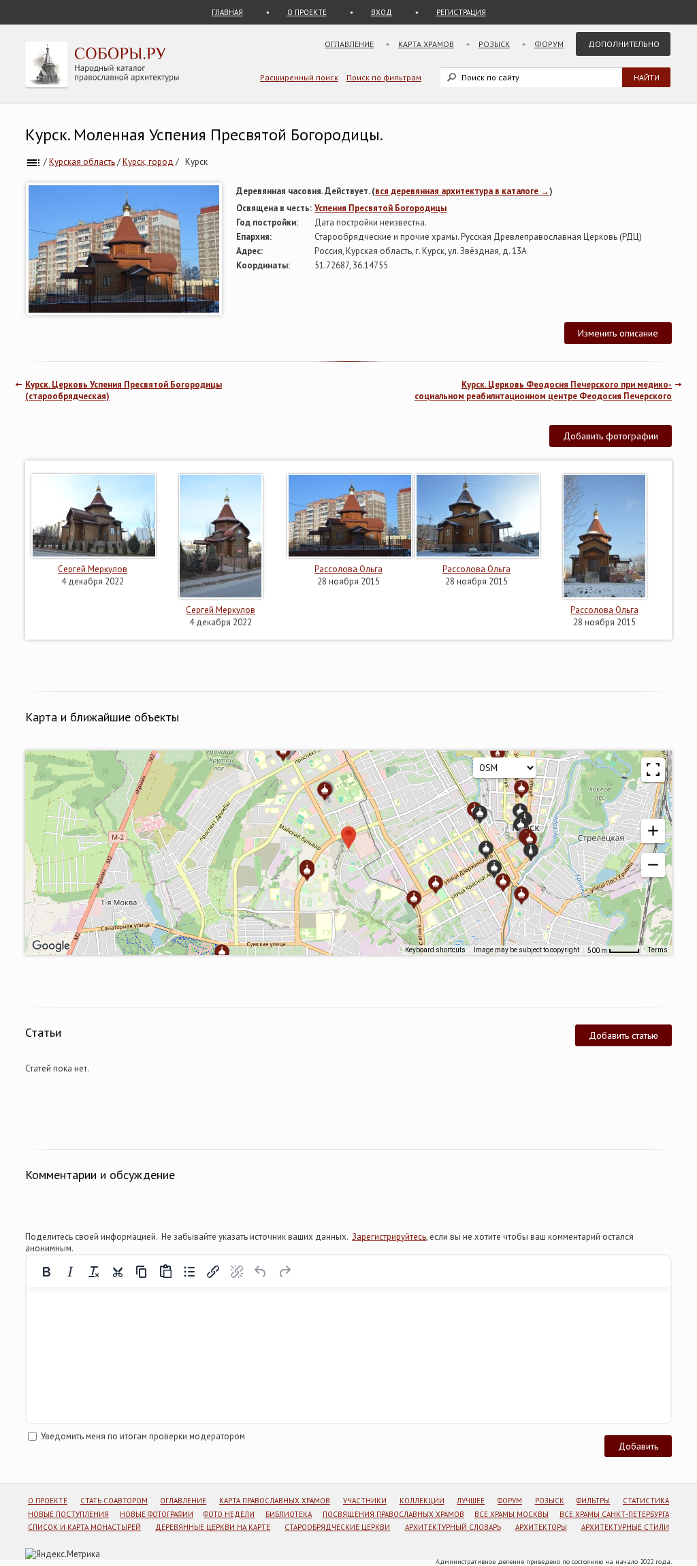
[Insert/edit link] (213, 1271)
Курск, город (148, 162)
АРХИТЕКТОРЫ (541, 1527)
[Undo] (260, 1271)
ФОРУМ (510, 1500)
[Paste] (165, 1271)
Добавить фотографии (610, 436)
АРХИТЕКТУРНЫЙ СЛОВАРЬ (453, 1527)
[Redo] (284, 1271)
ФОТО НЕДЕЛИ (229, 1514)
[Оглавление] (33, 162)
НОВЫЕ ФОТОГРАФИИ (156, 1514)
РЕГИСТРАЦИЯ (461, 12)
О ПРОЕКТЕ (307, 12)
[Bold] (46, 1271)
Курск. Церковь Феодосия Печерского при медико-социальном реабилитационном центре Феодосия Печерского (543, 390)
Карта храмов (426, 44)
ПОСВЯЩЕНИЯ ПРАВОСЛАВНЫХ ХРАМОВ (393, 1514)
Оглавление (349, 44)
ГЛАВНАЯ (227, 12)
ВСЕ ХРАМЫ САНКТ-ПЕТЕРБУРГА (614, 1514)
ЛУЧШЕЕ (471, 1500)
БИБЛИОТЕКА (288, 1514)
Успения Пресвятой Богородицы (380, 208)
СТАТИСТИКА (646, 1500)
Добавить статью (623, 1035)
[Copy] (141, 1271)
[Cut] (117, 1271)
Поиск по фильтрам (383, 77)
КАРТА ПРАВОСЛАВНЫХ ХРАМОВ (274, 1500)
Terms (658, 950)
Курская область (82, 162)
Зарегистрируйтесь (389, 1236)
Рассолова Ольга (348, 569)
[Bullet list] (189, 1271)
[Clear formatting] (94, 1271)
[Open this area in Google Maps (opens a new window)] (51, 946)
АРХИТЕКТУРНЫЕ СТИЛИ (625, 1527)
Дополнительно (624, 44)
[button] (653, 831)
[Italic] (70, 1271)
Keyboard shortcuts (435, 950)
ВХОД (381, 12)
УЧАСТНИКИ (365, 1500)
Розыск (494, 44)
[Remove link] (236, 1271)
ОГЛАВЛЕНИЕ (183, 1500)
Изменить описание (618, 333)
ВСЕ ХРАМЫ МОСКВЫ (511, 1514)
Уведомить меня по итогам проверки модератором (143, 1436)
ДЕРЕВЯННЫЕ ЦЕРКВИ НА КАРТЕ (212, 1527)
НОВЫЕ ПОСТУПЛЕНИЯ (68, 1514)
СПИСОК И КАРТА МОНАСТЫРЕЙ (84, 1527)
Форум (549, 44)
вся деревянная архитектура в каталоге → (462, 191)
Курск (196, 162)
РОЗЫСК (549, 1500)
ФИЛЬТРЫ (593, 1500)
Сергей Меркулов (92, 569)
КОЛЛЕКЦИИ (422, 1500)
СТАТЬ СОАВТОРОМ (114, 1500)
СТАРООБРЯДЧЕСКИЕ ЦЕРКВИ (337, 1527)
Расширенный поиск (299, 77)
